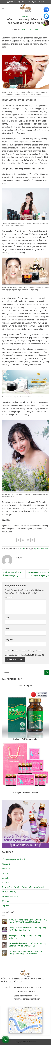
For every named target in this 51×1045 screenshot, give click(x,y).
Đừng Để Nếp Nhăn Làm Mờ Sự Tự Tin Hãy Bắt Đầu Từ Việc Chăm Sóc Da (27, 944)
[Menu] (3, 8)
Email (7, 629)
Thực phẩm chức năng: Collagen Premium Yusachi (23, 887)
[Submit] (46, 672)
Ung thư (5, 906)
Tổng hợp (6, 901)
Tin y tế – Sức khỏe (10, 896)
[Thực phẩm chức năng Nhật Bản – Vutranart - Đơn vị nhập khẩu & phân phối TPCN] (25, 8)
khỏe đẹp (6, 869)
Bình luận (9, 597)
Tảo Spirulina (7, 883)
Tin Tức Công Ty (9, 892)
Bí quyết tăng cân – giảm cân (14, 859)
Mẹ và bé (5, 878)
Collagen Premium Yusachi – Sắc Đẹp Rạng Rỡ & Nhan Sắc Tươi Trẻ (27, 929)
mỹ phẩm (37, 548)
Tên (7, 618)
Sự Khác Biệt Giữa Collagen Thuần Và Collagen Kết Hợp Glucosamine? (25, 952)
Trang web (9, 640)
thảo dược (45, 548)
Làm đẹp (25, 16)
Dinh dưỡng (7, 864)
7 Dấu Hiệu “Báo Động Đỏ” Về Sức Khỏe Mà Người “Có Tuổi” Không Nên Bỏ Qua (28, 921)
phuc (37, 29)
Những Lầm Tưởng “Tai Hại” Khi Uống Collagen (25, 937)
